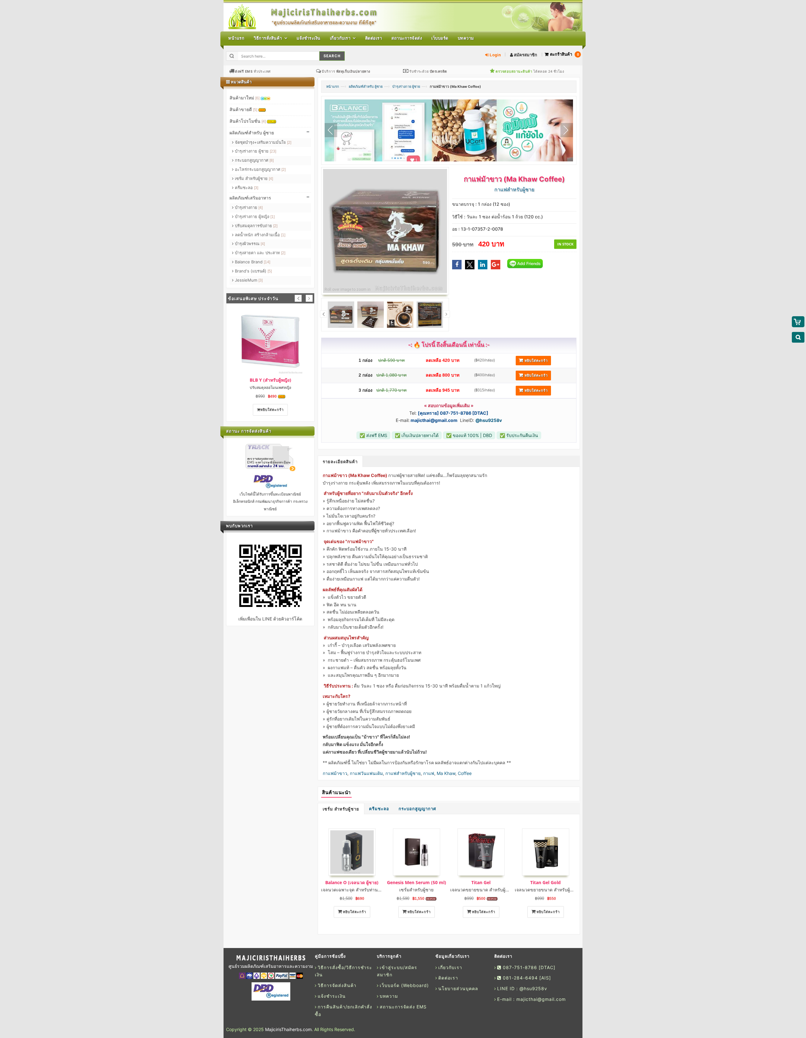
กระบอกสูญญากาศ (417, 808)
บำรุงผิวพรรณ (249, 243)
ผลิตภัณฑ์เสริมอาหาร (250, 197)
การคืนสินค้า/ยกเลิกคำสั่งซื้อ (343, 1010)
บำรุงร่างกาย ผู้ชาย (406, 86)
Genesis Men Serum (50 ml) (416, 882)
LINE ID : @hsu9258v (522, 988)
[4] (264, 121)
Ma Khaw (446, 773)
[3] (256, 188)
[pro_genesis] (416, 852)
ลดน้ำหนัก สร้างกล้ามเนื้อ (259, 234)
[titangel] (481, 852)
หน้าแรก (332, 86)
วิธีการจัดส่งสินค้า (337, 985)
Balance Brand (252, 261)
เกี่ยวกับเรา (450, 967)
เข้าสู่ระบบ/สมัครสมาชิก (397, 971)
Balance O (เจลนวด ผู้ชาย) (351, 882)
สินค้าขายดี (243, 109)
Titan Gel (481, 882)
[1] (272, 217)
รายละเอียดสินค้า (340, 461)
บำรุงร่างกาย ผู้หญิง (254, 216)
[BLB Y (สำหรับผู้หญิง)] (270, 341)
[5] (255, 110)
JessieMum (248, 280)
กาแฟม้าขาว (335, 773)
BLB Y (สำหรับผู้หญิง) (270, 380)
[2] (289, 142)
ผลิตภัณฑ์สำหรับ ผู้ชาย (366, 86)
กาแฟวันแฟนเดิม (366, 773)
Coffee (465, 773)
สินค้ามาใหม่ (244, 97)
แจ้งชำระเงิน (332, 996)
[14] (267, 262)
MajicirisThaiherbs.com (288, 1029)
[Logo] (271, 958)
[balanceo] (352, 852)
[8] (272, 160)
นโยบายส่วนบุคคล (458, 988)
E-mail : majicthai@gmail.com (531, 999)
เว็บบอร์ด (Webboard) (404, 985)
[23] (273, 151)
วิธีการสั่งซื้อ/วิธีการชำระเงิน (343, 971)
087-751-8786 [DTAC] (528, 967)
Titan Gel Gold (545, 882)
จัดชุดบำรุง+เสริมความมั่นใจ (262, 142)
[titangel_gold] (545, 852)
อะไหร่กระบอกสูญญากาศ (260, 169)
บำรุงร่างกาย (248, 207)
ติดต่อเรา (448, 977)
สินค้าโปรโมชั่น (248, 121)
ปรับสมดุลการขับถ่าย (255, 225)
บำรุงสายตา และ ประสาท (259, 252)
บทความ (389, 996)
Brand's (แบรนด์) (253, 270)
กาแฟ (428, 773)
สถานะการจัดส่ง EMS (403, 1006)
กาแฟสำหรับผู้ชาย (403, 773)
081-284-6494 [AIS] (526, 977)
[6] (257, 98)
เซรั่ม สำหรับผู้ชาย (341, 809)
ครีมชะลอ (379, 808)
